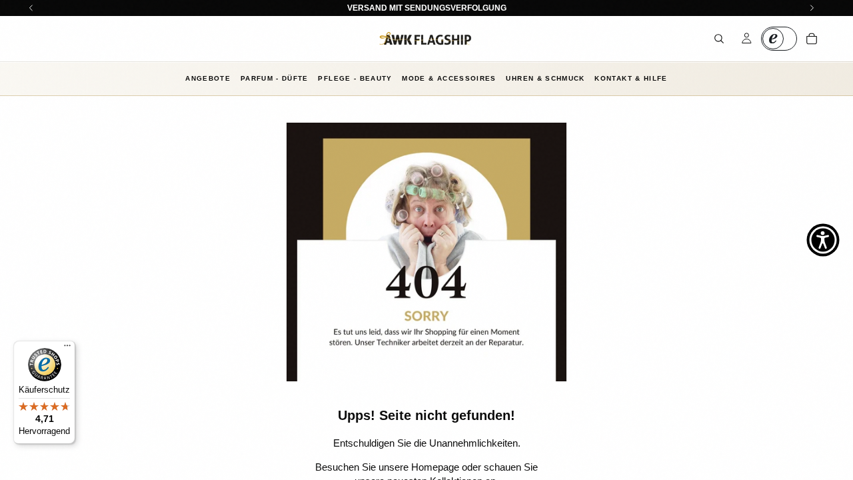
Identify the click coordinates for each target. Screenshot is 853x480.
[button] (823, 240)
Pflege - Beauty (355, 78)
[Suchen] (719, 38)
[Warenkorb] (811, 38)
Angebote (208, 78)
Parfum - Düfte (275, 78)
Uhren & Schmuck (545, 78)
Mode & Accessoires (449, 78)
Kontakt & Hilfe (630, 78)
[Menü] (67, 349)
